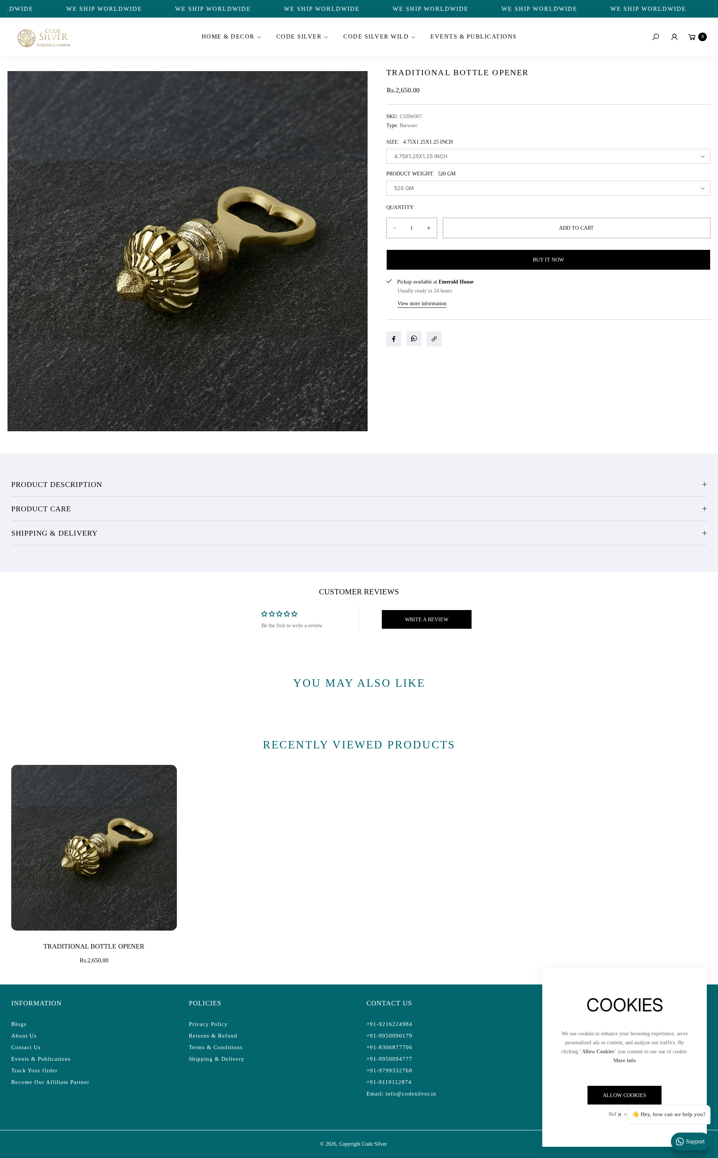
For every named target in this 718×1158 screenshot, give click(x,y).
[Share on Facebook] (393, 338)
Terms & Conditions (216, 1047)
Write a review (426, 619)
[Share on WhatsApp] (413, 338)
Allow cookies (624, 1095)
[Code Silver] (43, 37)
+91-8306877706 (389, 1047)
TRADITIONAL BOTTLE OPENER (93, 946)
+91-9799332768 (389, 1070)
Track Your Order (34, 1070)
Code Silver (374, 1144)
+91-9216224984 (389, 1024)
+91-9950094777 (389, 1059)
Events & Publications (41, 1059)
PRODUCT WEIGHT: (420, 174)
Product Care (41, 509)
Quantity (400, 207)
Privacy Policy (208, 1024)
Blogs (19, 1024)
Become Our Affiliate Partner (50, 1082)
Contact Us (26, 1047)
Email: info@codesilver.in (401, 1094)
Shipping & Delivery (54, 533)
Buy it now (548, 260)
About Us (24, 1036)
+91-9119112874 (389, 1082)
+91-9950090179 (389, 1036)
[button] (230, 37)
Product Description (56, 484)
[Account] (674, 37)
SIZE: (419, 142)
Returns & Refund (213, 1036)
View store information (422, 303)
